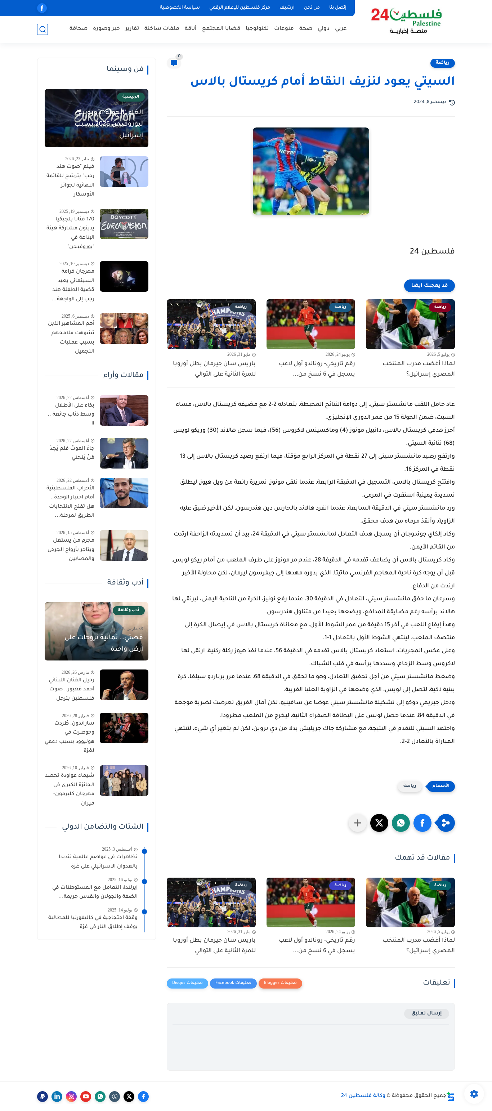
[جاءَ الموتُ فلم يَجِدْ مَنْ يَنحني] (124, 453)
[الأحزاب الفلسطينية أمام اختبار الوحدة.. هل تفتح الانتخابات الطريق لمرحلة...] (124, 493)
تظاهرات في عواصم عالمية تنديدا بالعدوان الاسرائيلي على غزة (98, 862)
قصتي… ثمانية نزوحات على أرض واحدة (103, 643)
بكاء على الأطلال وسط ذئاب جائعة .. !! (71, 415)
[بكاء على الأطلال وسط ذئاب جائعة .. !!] (124, 410)
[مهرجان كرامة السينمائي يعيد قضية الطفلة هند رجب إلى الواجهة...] (124, 276)
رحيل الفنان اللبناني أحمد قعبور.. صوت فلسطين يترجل (71, 689)
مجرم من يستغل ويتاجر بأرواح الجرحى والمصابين (71, 550)
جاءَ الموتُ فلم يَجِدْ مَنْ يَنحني (72, 453)
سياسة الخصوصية (180, 7)
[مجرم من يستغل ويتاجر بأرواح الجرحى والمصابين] (124, 545)
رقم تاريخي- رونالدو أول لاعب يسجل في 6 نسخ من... (317, 369)
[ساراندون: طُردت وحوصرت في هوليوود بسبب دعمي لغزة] (124, 728)
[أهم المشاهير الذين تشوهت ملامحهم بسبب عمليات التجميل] (124, 328)
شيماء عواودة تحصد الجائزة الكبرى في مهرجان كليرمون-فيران (69, 790)
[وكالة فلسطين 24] (406, 21)
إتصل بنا (337, 7)
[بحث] (42, 29)
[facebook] (42, 8)
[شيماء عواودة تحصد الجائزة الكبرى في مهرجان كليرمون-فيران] (124, 780)
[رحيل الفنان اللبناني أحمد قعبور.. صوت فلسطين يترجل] (124, 684)
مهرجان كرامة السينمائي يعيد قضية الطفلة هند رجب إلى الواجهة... (73, 286)
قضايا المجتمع (221, 29)
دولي (324, 29)
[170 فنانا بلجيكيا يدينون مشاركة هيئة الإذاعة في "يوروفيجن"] (124, 224)
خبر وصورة (106, 29)
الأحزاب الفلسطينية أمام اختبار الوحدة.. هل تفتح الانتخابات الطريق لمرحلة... (70, 502)
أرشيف (287, 7)
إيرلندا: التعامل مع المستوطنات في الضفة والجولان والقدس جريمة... (95, 892)
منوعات (284, 29)
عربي (341, 29)
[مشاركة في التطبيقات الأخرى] (358, 823)
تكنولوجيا (257, 29)
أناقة (191, 29)
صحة (305, 29)
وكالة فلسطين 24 (363, 1096)
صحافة (79, 29)
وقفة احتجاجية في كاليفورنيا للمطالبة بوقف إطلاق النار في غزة (93, 922)
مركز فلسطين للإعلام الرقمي (239, 7)
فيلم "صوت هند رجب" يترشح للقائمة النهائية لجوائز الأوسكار (70, 181)
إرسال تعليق (426, 1013)
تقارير (132, 29)
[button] (422, 823)
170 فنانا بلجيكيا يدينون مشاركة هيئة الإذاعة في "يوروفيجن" (70, 233)
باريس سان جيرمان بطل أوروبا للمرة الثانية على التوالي (214, 369)
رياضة (442, 63)
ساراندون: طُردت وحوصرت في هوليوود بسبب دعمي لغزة (69, 737)
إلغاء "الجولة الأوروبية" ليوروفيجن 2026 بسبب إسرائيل (109, 124)
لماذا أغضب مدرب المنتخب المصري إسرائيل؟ (419, 369)
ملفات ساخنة (161, 29)
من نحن (312, 7)
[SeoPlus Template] (450, 1096)
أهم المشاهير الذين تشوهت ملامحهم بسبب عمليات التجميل (71, 338)
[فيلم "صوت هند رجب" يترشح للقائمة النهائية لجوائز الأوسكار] (124, 171)
